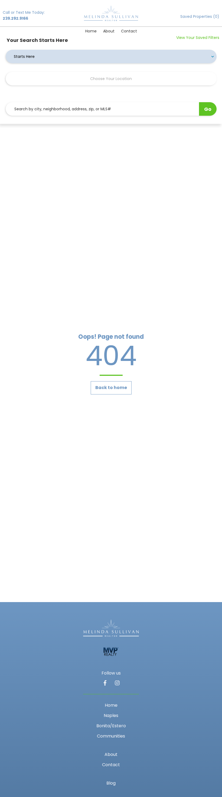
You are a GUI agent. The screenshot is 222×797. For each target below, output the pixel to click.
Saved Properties (199, 16)
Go (207, 109)
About (109, 31)
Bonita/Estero (111, 726)
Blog (111, 783)
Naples (111, 715)
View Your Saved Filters (197, 37)
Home (91, 31)
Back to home (111, 387)
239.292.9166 (15, 18)
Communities (111, 736)
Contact (129, 31)
